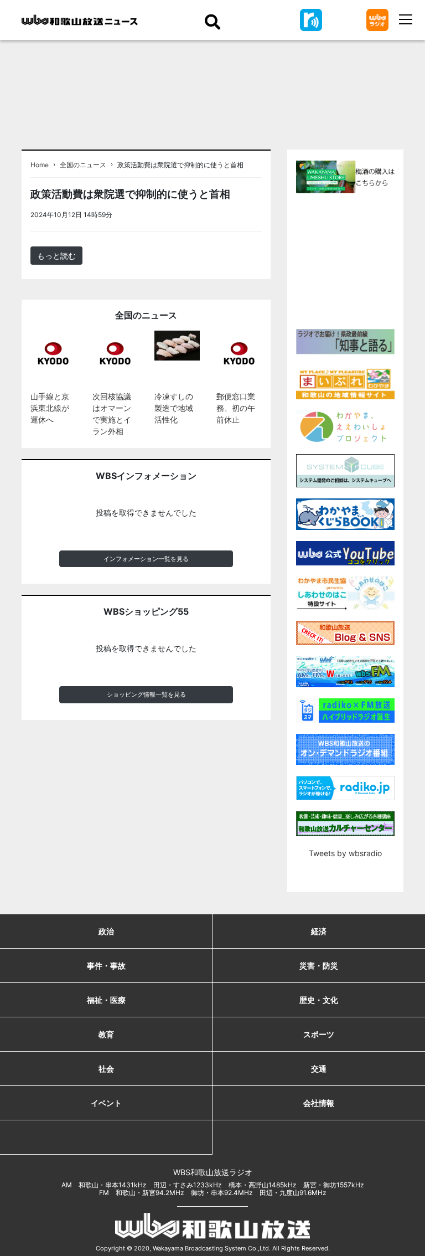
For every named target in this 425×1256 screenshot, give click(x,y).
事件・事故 (106, 965)
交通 (318, 1068)
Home (39, 165)
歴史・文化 (318, 1000)
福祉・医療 (106, 1000)
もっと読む (56, 255)
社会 (106, 1068)
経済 (318, 931)
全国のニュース (83, 165)
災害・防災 (318, 965)
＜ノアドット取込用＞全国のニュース (180, 214)
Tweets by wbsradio (345, 853)
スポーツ (318, 1034)
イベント (106, 1103)
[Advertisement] (360, 259)
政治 (106, 931)
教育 (106, 1034)
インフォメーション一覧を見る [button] (146, 559)
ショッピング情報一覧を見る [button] (146, 694)
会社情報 (318, 1103)
